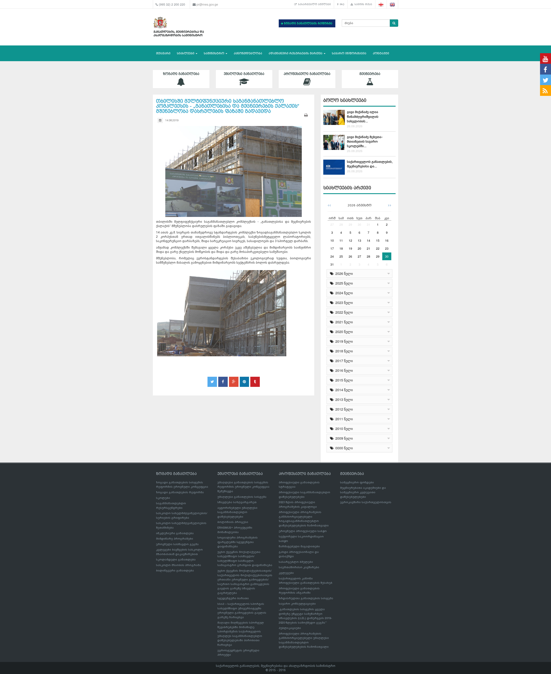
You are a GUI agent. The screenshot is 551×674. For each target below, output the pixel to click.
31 (368, 224)
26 (350, 256)
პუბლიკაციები (290, 628)
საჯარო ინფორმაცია (349, 53)
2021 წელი (343, 321)
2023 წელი (343, 302)
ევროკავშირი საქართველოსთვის (365, 502)
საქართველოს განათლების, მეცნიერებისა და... (370, 164)
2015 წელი (343, 380)
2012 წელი (343, 409)
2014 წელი (343, 389)
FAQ (341, 4)
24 (332, 256)
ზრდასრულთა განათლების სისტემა (306, 598)
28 (341, 224)
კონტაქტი (381, 53)
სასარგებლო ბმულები (314, 4)
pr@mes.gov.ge (207, 4)
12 (350, 240)
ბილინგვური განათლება (175, 570)
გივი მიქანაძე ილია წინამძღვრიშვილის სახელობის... (362, 116)
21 (368, 248)
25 (341, 256)
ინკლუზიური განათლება (175, 533)
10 (332, 240)
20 (359, 248)
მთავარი (163, 53)
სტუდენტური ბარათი (233, 598)
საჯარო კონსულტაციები (297, 603)
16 (386, 240)
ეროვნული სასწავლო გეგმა (177, 544)
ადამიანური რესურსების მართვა (296, 53)
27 (332, 224)
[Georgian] (381, 4)
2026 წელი (343, 273)
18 (341, 248)
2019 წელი (343, 341)
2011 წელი (343, 418)
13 (359, 240)
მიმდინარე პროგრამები (174, 538)
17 (332, 248)
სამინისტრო (214, 53)
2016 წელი (343, 370)
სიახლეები (186, 53)
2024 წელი (343, 292)
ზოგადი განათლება (181, 74)
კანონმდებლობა (248, 53)
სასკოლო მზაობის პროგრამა (178, 565)
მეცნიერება (369, 74)
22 (377, 248)
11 (341, 240)
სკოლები (163, 498)
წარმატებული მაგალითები (299, 546)
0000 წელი (343, 447)
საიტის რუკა (362, 4)
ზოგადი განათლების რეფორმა (180, 492)
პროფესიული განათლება (307, 74)
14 (368, 240)
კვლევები (286, 572)
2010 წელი (343, 428)
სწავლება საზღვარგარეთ (237, 502)
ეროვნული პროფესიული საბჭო (303, 531)
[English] (392, 4)
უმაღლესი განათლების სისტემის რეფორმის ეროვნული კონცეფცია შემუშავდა (243, 487)
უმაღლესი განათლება (244, 74)
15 (377, 240)
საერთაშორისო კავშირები (299, 567)
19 (350, 248)
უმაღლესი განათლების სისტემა (241, 496)
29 (350, 224)
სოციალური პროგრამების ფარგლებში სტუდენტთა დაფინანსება (237, 542)
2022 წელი (343, 312)
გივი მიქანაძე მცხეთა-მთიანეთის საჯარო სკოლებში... (365, 141)
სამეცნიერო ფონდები (357, 482)
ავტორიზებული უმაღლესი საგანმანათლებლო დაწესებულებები (237, 512)
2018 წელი (343, 351)
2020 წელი (343, 331)
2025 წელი (343, 283)
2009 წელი (343, 438)
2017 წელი (343, 360)
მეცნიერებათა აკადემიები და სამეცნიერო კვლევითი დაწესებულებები (363, 492)
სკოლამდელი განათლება (176, 559)
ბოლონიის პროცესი (232, 522)
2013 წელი (343, 399)
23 (386, 248)
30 (359, 224)
